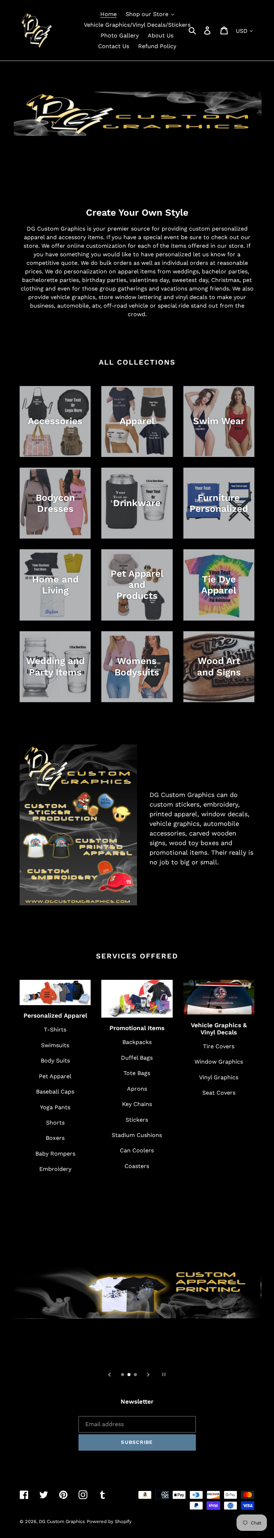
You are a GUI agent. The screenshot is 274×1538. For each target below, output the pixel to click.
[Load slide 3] (136, 1375)
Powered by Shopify (109, 1521)
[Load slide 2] (129, 1375)
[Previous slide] (109, 1374)
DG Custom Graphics (62, 1521)
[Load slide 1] (123, 1375)
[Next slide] (148, 1374)
